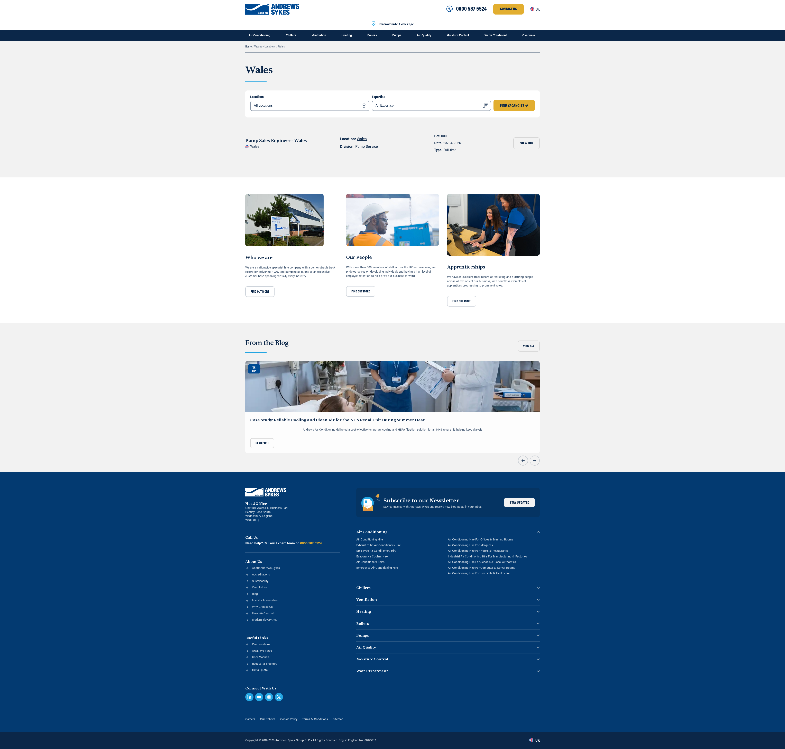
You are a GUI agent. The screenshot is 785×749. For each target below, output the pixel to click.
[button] (523, 461)
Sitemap (338, 719)
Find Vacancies (512, 106)
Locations (257, 97)
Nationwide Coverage (396, 24)
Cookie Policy (288, 719)
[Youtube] (259, 697)
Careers (250, 719)
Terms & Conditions (315, 719)
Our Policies (267, 719)
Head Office (256, 503)
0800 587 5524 (471, 9)
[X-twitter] (279, 697)
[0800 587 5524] (449, 9)
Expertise (378, 97)
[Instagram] (269, 697)
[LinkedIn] (249, 697)
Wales (362, 139)
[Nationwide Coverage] (373, 24)
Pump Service (366, 147)
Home (248, 46)
